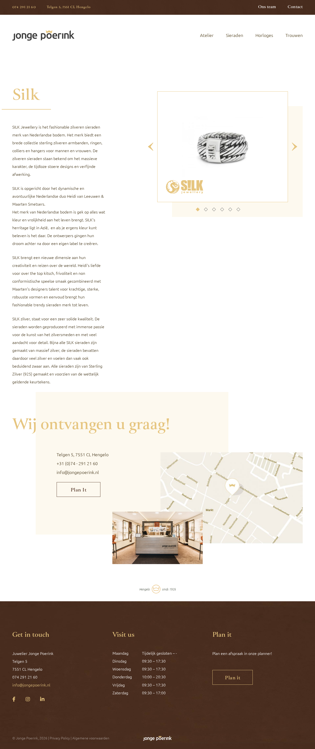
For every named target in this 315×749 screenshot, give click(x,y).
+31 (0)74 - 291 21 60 (77, 463)
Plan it (232, 678)
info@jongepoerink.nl (78, 472)
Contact (295, 7)
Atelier (207, 35)
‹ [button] (150, 146)
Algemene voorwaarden (90, 738)
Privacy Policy (60, 738)
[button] (198, 210)
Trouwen (294, 35)
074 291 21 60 (24, 7)
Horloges (264, 35)
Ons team (267, 7)
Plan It (78, 490)
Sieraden (234, 35)
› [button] (294, 146)
